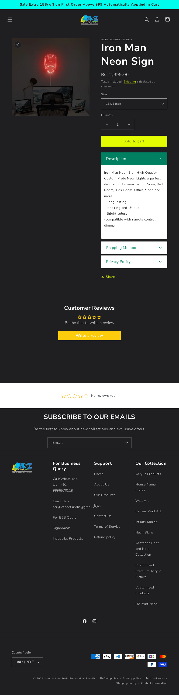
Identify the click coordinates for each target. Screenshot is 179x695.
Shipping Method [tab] (121, 247)
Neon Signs (144, 532)
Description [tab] (116, 158)
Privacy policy (132, 678)
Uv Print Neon (146, 604)
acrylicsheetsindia (57, 678)
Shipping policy (126, 683)
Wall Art (142, 501)
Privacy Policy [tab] (118, 261)
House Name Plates (145, 487)
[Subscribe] (126, 442)
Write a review (89, 335)
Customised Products (144, 590)
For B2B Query (64, 517)
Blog (97, 505)
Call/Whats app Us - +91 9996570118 (65, 485)
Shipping (130, 81)
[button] (10, 19)
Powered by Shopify (82, 678)
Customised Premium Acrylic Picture (148, 571)
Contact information (154, 683)
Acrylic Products (148, 474)
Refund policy (105, 537)
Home (98, 474)
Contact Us (103, 516)
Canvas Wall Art (148, 511)
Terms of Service (107, 526)
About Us (101, 484)
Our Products (104, 495)
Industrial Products (68, 538)
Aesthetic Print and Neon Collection (147, 549)
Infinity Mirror (146, 522)
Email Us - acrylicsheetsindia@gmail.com (76, 504)
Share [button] (110, 277)
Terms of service (156, 678)
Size (104, 94)
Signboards (62, 528)
